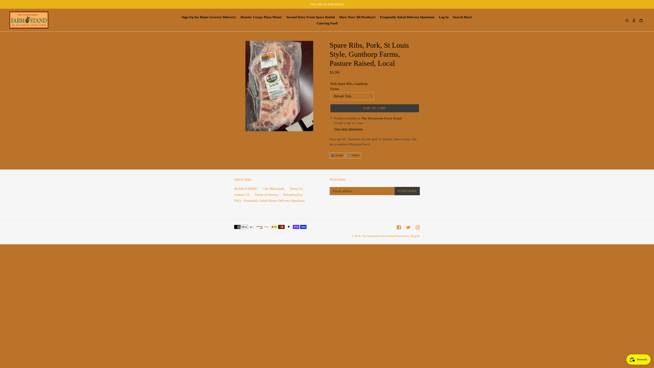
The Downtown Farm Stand (378, 236)
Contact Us (242, 194)
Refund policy (293, 194)
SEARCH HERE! (246, 188)
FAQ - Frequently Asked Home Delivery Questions (269, 200)
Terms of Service (266, 194)
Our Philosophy (274, 188)
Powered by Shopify (407, 236)
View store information (348, 129)
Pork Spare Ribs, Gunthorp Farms (349, 86)
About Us (296, 188)
